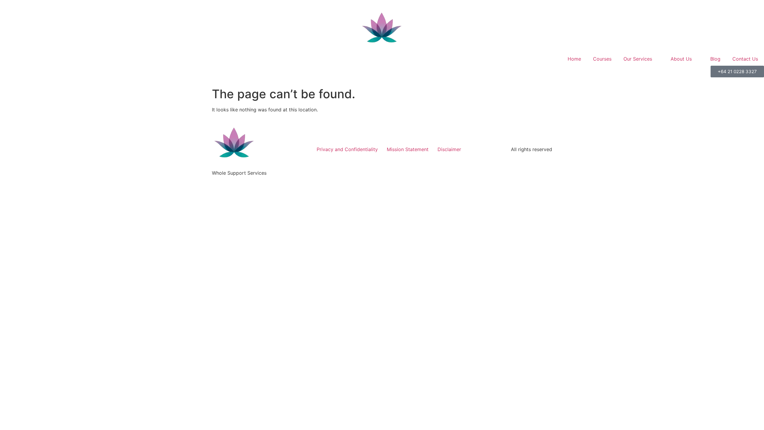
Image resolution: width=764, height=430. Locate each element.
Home (574, 59)
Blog (715, 59)
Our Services (637, 59)
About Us (681, 59)
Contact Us (745, 59)
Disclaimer (449, 149)
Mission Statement (408, 149)
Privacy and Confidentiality (347, 149)
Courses (602, 59)
